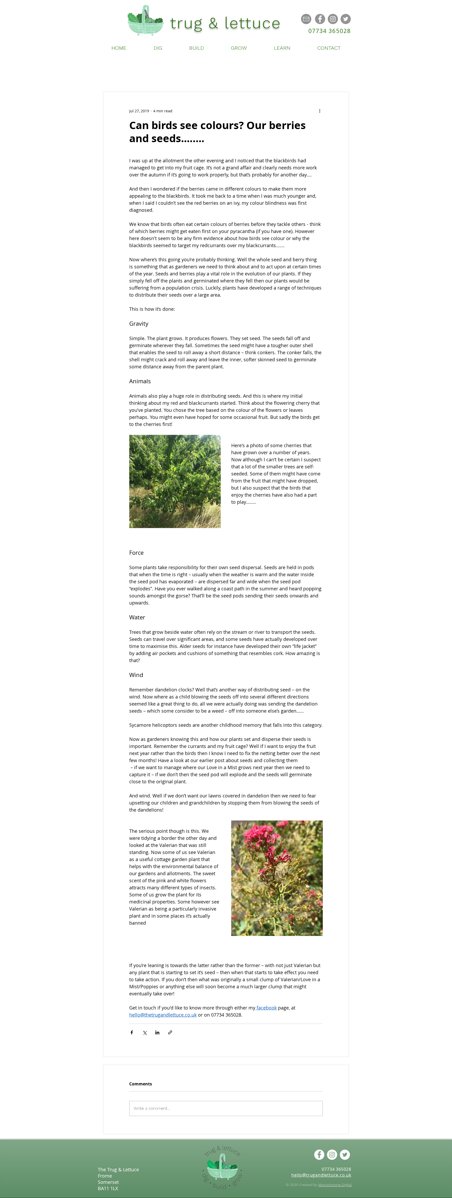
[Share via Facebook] (131, 1032)
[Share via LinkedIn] (157, 1032)
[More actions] (320, 111)
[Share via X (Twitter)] (144, 1032)
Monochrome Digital (335, 1185)
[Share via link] (170, 1032)
